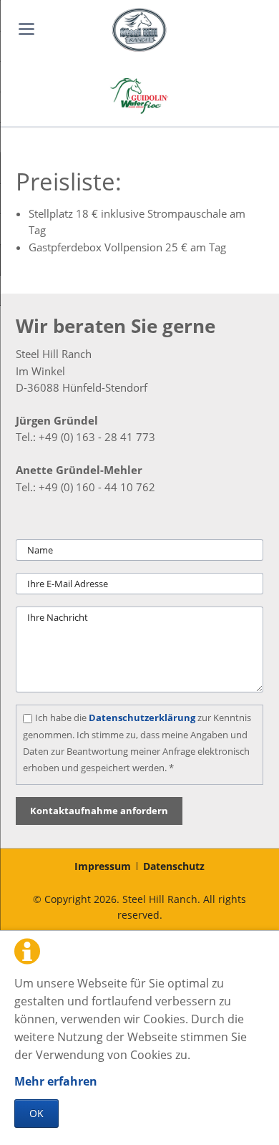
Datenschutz (174, 866)
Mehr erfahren (55, 1081)
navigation (26, 29)
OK (36, 1113)
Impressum (102, 866)
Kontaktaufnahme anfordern (99, 810)
